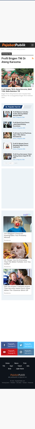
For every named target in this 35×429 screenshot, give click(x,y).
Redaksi (13, 382)
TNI (4, 366)
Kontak (25, 382)
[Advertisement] (17, 20)
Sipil (11, 366)
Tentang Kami (5, 382)
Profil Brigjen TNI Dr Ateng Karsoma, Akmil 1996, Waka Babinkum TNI (16, 90)
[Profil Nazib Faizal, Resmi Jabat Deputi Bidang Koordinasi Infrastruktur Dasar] (7, 125)
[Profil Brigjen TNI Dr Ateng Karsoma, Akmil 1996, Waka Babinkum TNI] (17, 77)
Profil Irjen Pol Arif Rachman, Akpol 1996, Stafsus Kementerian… (22, 134)
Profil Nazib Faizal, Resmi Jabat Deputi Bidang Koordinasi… (21, 124)
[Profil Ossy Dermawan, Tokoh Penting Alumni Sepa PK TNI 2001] (7, 156)
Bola (9, 369)
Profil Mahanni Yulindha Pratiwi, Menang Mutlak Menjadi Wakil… (20, 113)
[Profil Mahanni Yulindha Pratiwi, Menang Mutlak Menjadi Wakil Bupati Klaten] (7, 114)
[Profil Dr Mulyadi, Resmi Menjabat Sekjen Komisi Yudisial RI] (7, 146)
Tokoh (20, 366)
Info (28, 366)
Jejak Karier (20, 369)
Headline (4, 85)
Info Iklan (19, 382)
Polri (24, 363)
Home (7, 363)
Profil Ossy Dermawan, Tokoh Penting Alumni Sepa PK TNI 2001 (22, 155)
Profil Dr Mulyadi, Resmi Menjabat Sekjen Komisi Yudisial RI (20, 145)
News (16, 363)
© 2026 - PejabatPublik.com (17, 381)
